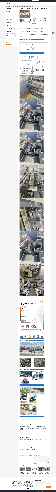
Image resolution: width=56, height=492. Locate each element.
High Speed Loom (8, 25)
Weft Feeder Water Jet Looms (12, 33)
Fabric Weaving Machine (9, 16)
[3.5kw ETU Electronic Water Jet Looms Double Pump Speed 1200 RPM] (22, 469)
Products (8, 6)
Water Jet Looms (12, 6)
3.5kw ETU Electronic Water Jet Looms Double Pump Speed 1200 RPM (22, 473)
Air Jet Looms (8, 11)
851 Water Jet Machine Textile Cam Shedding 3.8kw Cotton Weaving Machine (29, 486)
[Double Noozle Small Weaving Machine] (7, 36)
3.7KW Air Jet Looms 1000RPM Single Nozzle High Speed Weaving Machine (17, 485)
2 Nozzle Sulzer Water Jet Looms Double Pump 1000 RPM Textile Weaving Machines (47, 473)
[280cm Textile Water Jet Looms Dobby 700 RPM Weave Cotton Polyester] (34, 469)
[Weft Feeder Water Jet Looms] (7, 33)
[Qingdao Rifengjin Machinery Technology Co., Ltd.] (9, 3)
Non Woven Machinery (9, 19)
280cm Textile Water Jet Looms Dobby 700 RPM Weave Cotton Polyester (34, 473)
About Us (6, 481)
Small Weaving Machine (9, 22)
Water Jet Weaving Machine (10, 28)
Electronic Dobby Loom (9, 17)
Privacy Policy (12, 491)
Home (6, 6)
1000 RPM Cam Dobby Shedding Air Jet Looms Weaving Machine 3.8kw (17, 482)
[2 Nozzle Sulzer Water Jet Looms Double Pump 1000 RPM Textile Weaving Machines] (47, 469)
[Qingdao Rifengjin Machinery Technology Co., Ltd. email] (7, 42)
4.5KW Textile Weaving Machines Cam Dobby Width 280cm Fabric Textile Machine (28, 473)
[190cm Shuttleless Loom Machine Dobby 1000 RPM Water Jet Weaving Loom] (41, 469)
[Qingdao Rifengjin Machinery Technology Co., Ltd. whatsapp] (9, 42)
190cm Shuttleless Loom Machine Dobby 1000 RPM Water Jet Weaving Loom (41, 473)
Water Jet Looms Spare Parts (10, 14)
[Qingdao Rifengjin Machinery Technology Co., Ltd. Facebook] (7, 0)
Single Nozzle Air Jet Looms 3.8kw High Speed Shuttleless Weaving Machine (17, 484)
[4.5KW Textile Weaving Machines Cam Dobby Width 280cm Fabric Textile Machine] (28, 469)
